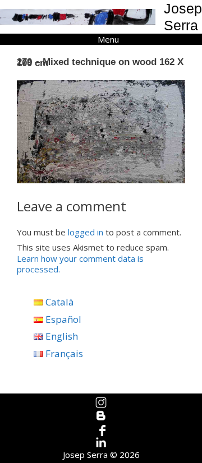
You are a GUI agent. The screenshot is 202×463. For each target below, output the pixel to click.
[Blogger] (101, 416)
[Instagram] (101, 402)
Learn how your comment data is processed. (80, 264)
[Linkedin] (101, 442)
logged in (85, 232)
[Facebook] (101, 429)
